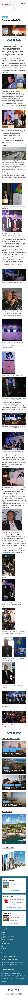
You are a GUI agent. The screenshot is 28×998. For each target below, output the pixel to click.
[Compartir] (19, 40)
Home (3, 14)
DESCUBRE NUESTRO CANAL (14, 907)
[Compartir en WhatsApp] (11, 40)
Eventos (3, 948)
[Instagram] (12, 990)
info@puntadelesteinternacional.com (13, 962)
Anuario (3, 945)
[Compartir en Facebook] (8, 40)
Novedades (6, 751)
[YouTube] (16, 990)
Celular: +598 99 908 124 (10, 956)
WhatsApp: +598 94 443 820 (11, 959)
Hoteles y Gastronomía (16, 748)
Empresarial (6, 748)
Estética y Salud (5, 938)
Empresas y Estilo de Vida (7, 936)
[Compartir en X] (14, 40)
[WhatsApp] (9, 990)
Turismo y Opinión (6, 943)
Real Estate (7, 14)
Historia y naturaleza (6, 946)
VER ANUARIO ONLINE (14, 890)
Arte (2, 941)
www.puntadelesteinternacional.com (13, 964)
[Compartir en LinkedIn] (17, 40)
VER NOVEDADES (14, 923)
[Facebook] (19, 990)
